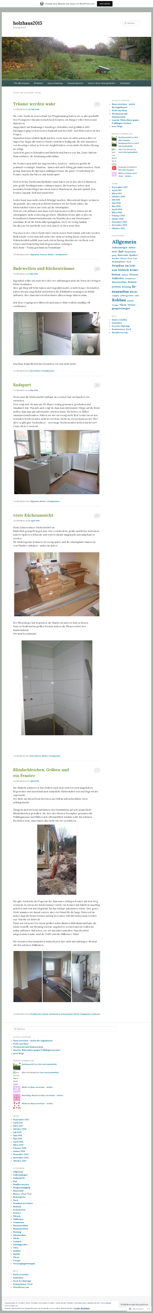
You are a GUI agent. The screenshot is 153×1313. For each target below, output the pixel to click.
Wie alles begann (21, 83)
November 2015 (119, 225)
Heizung (126, 286)
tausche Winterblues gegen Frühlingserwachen (36, 1050)
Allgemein (34, 254)
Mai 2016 (116, 206)
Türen (123, 304)
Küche (50, 254)
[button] (42, 334)
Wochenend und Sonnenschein (28, 1047)
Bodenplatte (119, 261)
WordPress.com (120, 332)
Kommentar (55, 756)
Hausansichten (20, 1228)
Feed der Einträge (121, 326)
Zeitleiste (38, 83)
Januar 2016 (118, 219)
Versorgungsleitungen (24, 1263)
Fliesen (38, 756)
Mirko (121, 173)
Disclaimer (125, 83)
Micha (24, 1103)
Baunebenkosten (75, 83)
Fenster (43, 254)
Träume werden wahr (34, 103)
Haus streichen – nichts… (42, 1087)
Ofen (137, 295)
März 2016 (117, 212)
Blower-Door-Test (128, 258)
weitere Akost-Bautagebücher (101, 83)
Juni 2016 (116, 203)
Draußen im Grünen (39, 1014)
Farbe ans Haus (119, 110)
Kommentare (61, 254)
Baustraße (123, 255)
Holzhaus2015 (124, 137)
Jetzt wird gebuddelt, (128, 152)
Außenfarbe (19, 1178)
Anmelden (117, 323)
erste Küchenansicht (33, 515)
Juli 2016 (116, 200)
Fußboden (118, 278)
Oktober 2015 (118, 228)
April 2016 (117, 209)
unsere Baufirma (55, 83)
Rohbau (119, 300)
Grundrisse (130, 278)
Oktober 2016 (118, 196)
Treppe (115, 305)
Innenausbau (67, 1014)
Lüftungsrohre (127, 295)
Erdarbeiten (54, 1014)
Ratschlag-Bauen (30, 1095)
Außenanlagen (119, 247)
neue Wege (117, 126)
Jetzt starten (104, 4)
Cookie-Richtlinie (82, 1308)
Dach (129, 262)
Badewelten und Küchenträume (44, 268)
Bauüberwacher (21, 1184)
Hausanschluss (119, 282)
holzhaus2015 (27, 23)
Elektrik (123, 270)
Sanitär (130, 301)
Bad (32, 371)
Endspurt (22, 384)
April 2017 (117, 190)
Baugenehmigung (21, 1187)
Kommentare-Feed (121, 329)
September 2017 (120, 187)
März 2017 (117, 193)
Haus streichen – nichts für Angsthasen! (33, 1040)
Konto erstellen (119, 320)
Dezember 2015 (119, 222)
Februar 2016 (118, 215)
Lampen (115, 295)
